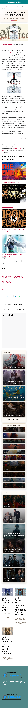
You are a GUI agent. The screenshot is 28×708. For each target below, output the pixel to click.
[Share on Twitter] (7, 296)
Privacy (3, 668)
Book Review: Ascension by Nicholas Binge (7, 604)
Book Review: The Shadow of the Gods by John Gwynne (7, 282)
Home (3, 6)
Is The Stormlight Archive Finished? (11, 182)
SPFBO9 (20, 620)
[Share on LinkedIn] (15, 296)
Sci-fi (9, 613)
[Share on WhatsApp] (19, 296)
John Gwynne (9, 52)
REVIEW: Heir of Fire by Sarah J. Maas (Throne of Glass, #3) (12, 255)
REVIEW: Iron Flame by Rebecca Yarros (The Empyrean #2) (13, 230)
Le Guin (20, 148)
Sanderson (15, 148)
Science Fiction (7, 614)
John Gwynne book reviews (9, 289)
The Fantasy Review (14, 2)
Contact (7, 668)
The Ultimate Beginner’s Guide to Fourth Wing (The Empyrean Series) (13, 206)
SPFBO (24, 619)
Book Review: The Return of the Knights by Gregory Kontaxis (20, 606)
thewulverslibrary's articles (9, 291)
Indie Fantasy (18, 619)
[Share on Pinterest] (11, 296)
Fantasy (6, 18)
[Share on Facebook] (3, 296)
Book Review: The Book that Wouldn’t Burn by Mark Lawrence (7, 645)
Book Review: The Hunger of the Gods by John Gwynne (19, 277)
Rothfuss (4, 150)
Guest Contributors (8, 17)
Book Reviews (18, 17)
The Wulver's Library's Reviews (16, 18)
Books (23, 17)
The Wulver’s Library (7, 44)
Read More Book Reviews (14, 419)
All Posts (7, 6)
